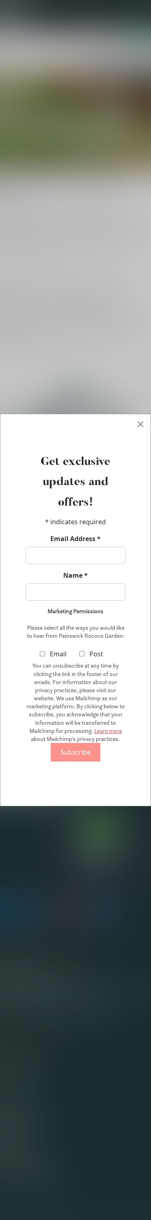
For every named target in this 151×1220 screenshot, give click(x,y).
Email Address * (75, 538)
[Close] (140, 424)
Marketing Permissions (75, 611)
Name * (75, 575)
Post (95, 653)
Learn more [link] (108, 730)
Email (57, 653)
